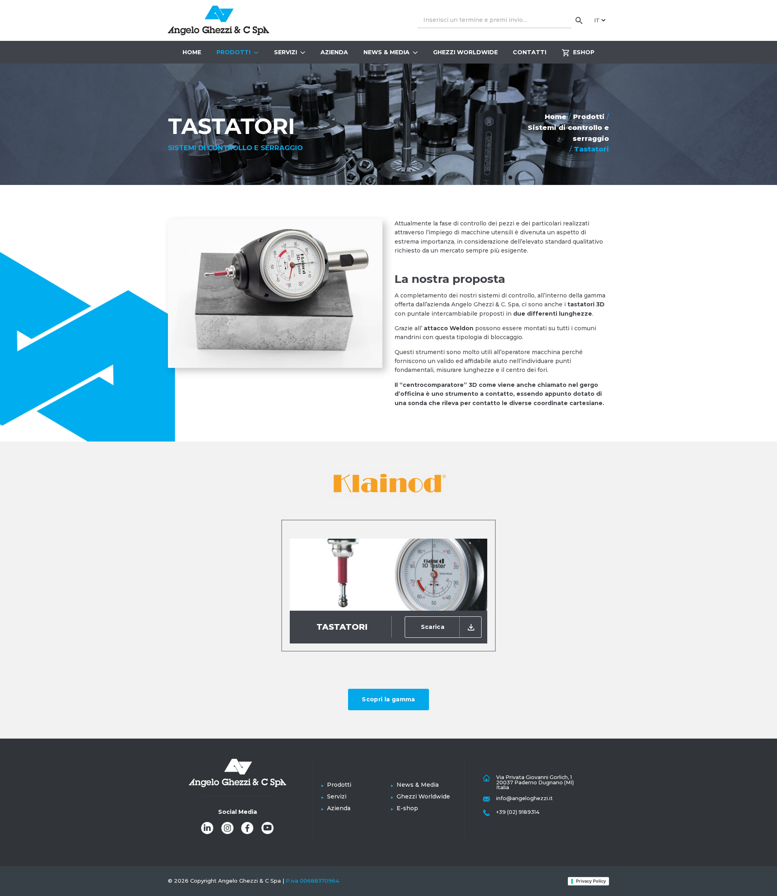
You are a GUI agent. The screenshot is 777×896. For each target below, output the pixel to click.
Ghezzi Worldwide (465, 52)
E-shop (407, 808)
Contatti (529, 52)
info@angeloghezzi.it (524, 798)
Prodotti (234, 52)
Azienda (334, 52)
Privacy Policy (591, 881)
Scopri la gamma (388, 699)
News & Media (386, 52)
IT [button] (597, 20)
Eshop (583, 52)
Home (192, 52)
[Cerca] (579, 20)
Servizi (285, 52)
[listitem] (207, 828)
